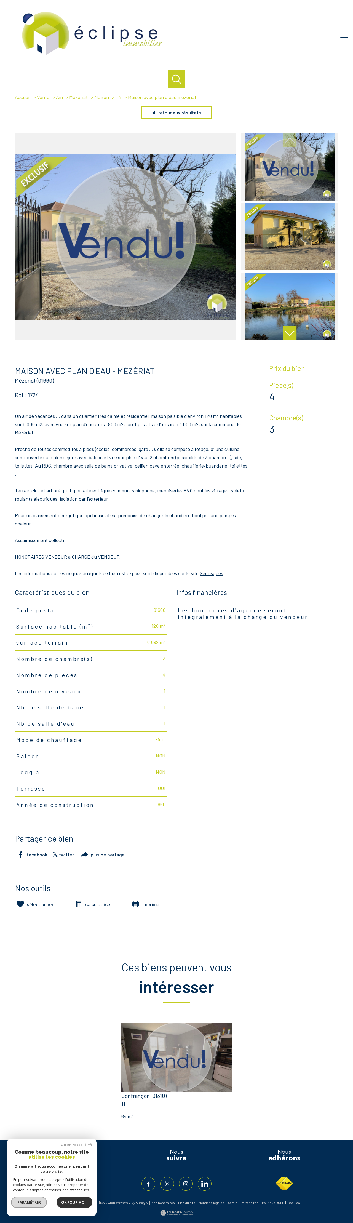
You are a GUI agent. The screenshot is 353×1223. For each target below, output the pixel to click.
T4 (118, 97)
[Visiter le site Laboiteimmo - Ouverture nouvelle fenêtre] (176, 1214)
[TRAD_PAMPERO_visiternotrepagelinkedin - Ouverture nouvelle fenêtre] (205, 1184)
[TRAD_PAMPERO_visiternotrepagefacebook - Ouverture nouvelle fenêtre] (148, 1184)
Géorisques (211, 573)
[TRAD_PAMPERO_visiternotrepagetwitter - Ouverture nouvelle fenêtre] (167, 1184)
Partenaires (249, 1203)
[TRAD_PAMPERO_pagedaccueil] (92, 56)
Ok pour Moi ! (74, 1202)
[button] (289, 333)
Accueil (22, 97)
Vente (43, 97)
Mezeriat (78, 97)
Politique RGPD (273, 1203)
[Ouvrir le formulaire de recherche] (177, 79)
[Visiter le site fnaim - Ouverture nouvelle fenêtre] (284, 1183)
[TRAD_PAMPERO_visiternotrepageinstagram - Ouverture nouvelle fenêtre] (186, 1184)
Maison (101, 97)
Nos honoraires (163, 1203)
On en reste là (74, 1145)
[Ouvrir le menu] (344, 35)
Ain (59, 97)
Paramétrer (29, 1202)
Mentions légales (211, 1203)
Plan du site (186, 1203)
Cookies (294, 1203)
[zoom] (125, 338)
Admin (232, 1203)
